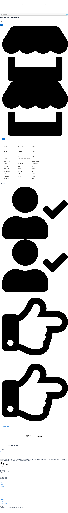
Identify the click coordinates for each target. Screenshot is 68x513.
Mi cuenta (2, 499)
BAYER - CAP (20, 146)
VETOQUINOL (6, 176)
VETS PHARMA (20, 176)
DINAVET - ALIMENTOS (36, 153)
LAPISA (33, 158)
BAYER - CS (34, 146)
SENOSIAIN (20, 171)
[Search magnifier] (67, 14)
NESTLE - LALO (20, 163)
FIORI (5, 156)
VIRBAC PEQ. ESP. (7, 178)
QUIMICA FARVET (7, 168)
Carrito (2, 501)
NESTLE (5, 163)
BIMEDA (19, 148)
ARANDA (19, 144)
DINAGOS (6, 153)
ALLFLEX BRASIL (34, 143)
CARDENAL (20, 151)
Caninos (2, 490)
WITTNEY (19, 178)
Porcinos (2, 495)
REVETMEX (34, 168)
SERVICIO (33, 171)
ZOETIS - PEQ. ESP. (21, 180)
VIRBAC (33, 176)
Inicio (8, 432)
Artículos (33, 144)
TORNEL (19, 173)
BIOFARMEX (34, 148)
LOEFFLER (20, 159)
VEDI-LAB (6, 175)
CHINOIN (33, 151)
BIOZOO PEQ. (20, 149)
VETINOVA (34, 175)
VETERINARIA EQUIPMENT (22, 175)
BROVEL (5, 151)
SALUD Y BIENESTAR (21, 170)
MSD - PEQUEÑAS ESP (36, 161)
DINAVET (19, 153)
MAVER (33, 159)
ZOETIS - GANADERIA (8, 180)
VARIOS (33, 173)
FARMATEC (34, 154)
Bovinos (2, 484)
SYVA (5, 173)
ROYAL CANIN (6, 170)
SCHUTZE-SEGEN (7, 171)
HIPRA (33, 156)
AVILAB (5, 146)
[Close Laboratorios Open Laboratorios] (3, 139)
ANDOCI (5, 144)
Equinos (2, 486)
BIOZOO (5, 149)
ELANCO (19, 154)
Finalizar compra (4, 503)
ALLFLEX (19, 143)
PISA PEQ (33, 166)
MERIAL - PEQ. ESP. (7, 161)
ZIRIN (33, 178)
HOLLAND (6, 158)
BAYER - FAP (6, 148)
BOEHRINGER (34, 149)
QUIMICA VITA (20, 168)
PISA (19, 166)
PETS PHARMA (6, 166)
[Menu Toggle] (1, 25)
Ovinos (2, 497)
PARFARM (33, 165)
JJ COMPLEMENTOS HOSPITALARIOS (24, 158)
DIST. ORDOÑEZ (7, 154)
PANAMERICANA (21, 165)
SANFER (33, 170)
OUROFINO (6, 165)
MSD (19, 161)
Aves (2, 488)
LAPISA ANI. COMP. (7, 159)
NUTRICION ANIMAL (35, 163)
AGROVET (6, 143)
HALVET (19, 156)
